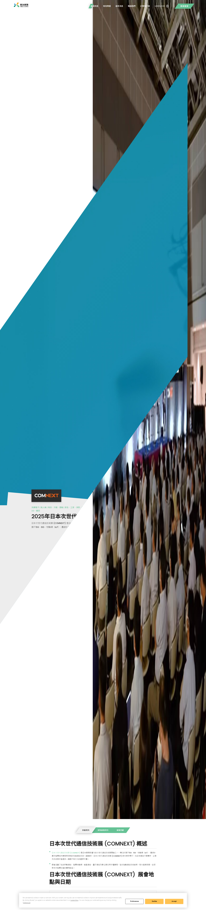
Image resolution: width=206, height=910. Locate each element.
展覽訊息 (94, 6)
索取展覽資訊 (103, 830)
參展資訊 (85, 830)
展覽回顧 (120, 830)
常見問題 (107, 6)
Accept (174, 901)
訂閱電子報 (145, 6)
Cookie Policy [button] (74, 900)
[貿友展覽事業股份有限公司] (21, 4)
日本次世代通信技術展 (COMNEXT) (66, 852)
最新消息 (119, 6)
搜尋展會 (184, 6)
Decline (154, 901)
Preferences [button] (26, 903)
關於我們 (82, 6)
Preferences (134, 901)
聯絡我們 (132, 6)
